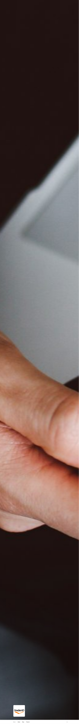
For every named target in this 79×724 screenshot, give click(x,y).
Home (14, 721)
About (19, 721)
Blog (23, 721)
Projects (28, 721)
